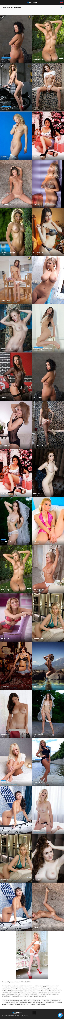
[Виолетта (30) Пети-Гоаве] (16, 39)
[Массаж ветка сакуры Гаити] (16, 136)
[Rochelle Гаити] (48, 39)
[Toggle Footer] (34, 1012)
